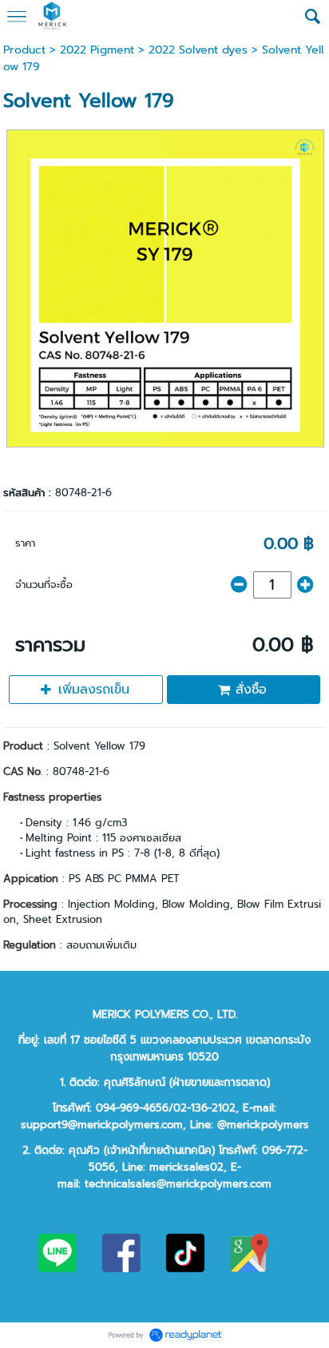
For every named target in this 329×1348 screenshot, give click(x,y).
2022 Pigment (97, 50)
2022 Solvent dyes (198, 50)
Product (24, 50)
